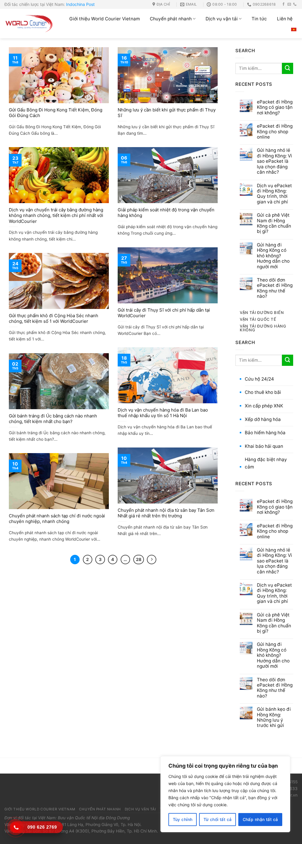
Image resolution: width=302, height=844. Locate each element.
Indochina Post (80, 4)
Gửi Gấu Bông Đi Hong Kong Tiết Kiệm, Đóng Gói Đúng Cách (55, 113)
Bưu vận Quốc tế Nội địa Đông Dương (94, 817)
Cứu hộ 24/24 (259, 379)
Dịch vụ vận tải (222, 19)
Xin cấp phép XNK (264, 406)
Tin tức (259, 19)
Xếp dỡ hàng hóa (263, 419)
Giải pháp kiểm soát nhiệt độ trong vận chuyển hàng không (166, 212)
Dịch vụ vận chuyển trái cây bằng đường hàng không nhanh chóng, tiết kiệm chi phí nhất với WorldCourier (56, 215)
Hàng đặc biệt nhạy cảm (266, 463)
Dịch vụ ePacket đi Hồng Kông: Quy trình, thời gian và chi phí (274, 194)
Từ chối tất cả (217, 819)
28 (138, 559)
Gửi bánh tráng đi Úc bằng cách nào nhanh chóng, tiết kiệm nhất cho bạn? (53, 419)
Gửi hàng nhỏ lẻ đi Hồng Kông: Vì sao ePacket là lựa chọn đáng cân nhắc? (274, 161)
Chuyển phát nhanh (171, 19)
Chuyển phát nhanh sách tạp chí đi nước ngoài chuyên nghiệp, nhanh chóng (57, 518)
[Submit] (287, 68)
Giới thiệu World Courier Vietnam (104, 19)
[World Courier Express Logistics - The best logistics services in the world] (29, 23)
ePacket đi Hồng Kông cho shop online (275, 132)
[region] (225, 794)
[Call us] (295, 4)
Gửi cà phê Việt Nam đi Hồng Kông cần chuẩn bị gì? (274, 223)
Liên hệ (285, 19)
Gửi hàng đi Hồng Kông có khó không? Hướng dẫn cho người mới (273, 255)
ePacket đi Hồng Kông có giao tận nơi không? (275, 107)
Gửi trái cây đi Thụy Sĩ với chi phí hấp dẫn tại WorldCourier (164, 313)
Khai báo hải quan (264, 446)
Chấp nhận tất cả (260, 819)
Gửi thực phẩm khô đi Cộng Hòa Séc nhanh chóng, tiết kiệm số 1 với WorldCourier (53, 318)
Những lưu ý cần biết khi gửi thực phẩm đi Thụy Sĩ (167, 113)
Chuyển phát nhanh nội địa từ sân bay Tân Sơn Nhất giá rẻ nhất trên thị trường (166, 513)
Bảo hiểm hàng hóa (265, 432)
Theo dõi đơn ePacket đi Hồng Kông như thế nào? (275, 288)
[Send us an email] (289, 4)
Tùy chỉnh (183, 819)
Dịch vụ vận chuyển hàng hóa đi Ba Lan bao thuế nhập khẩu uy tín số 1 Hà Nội (163, 413)
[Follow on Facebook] (283, 4)
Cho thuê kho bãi (263, 392)
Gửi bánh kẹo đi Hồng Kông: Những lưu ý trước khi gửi (274, 717)
